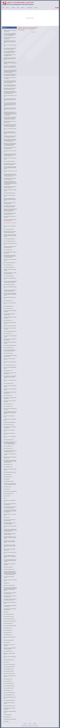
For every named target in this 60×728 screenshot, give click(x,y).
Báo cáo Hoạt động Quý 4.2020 (8, 448)
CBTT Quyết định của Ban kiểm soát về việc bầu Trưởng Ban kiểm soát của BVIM (10, 52)
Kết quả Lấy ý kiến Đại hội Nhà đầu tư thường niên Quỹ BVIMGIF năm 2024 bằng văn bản (10, 199)
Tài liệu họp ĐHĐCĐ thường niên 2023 (9, 284)
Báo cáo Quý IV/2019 (7, 495)
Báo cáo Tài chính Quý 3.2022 (8, 320)
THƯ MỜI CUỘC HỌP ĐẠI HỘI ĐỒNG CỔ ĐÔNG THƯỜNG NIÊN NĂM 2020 (10, 484)
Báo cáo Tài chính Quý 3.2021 (8, 406)
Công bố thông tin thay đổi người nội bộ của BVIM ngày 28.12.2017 (10, 596)
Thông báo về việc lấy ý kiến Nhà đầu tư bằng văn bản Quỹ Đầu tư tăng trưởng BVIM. (10, 282)
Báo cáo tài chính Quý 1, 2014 (8, 681)
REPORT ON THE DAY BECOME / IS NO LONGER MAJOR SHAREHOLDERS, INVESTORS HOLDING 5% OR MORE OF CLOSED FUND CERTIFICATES (10, 573)
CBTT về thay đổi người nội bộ (8, 353)
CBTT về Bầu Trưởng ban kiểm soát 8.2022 (10, 325)
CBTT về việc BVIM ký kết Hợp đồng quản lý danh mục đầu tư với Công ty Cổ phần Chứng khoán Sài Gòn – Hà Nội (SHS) (10, 118)
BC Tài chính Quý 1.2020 (7, 486)
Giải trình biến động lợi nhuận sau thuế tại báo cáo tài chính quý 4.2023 (10, 247)
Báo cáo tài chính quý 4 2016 (8, 627)
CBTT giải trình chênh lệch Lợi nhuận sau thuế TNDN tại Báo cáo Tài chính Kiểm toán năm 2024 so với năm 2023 (10, 154)
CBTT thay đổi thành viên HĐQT (8, 481)
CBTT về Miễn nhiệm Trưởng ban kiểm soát (10, 345)
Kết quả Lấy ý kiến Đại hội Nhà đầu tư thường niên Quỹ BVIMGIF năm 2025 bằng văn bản (10, 132)
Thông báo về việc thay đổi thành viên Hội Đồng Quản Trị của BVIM (10, 648)
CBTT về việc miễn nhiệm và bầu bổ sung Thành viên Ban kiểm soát (10, 203)
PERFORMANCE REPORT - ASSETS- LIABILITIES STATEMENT (10, 523)
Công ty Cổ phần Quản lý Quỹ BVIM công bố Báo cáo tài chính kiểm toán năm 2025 (10, 85)
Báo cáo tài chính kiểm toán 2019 (8, 493)
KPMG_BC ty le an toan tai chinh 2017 (9, 585)
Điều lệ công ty (6, 611)
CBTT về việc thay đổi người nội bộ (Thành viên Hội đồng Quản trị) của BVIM (10, 49)
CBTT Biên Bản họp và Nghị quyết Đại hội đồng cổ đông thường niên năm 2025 (10, 136)
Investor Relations (29, 7)
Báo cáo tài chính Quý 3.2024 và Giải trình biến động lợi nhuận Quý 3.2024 (10, 179)
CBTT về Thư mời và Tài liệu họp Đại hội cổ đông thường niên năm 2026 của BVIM (10, 75)
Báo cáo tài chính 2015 (7, 642)
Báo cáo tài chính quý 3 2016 (8, 630)
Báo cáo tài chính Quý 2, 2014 (8, 678)
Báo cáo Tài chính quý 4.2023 (8, 249)
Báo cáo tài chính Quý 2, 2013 (8, 690)
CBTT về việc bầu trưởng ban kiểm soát (9, 238)
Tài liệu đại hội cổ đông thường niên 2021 (10, 422)
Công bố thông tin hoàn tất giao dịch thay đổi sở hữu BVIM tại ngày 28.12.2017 (10, 599)
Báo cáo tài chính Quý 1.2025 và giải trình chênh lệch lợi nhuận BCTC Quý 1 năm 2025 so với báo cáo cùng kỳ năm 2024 (10, 140)
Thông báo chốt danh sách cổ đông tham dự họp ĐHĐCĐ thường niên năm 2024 (10, 232)
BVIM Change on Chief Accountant (9, 569)
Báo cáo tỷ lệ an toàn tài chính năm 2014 (9, 664)
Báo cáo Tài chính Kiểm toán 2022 (9, 306)
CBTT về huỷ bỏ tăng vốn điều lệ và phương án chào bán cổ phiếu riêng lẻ (10, 273)
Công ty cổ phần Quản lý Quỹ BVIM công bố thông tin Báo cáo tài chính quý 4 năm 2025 (10, 99)
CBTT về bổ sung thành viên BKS (9, 275)
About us (24, 723)
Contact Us (36, 7)
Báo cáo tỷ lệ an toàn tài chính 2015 (9, 640)
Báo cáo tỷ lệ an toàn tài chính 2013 (9, 683)
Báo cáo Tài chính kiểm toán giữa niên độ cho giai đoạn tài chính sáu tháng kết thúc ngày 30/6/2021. (10, 412)
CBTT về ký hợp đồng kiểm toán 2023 (9, 267)
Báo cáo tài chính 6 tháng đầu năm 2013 (9, 700)
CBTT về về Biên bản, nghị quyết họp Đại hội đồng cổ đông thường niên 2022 (10, 350)
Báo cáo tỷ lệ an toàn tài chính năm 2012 (9, 692)
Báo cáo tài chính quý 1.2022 (8, 370)
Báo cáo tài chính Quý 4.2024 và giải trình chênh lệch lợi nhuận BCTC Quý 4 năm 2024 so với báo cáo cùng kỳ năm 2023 (10, 175)
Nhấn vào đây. (22, 29)
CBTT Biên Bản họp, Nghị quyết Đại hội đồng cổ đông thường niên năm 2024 (9, 206)
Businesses (23, 7)
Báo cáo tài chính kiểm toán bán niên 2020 (10, 472)
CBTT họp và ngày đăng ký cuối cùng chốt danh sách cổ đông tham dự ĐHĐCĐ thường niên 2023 (10, 294)
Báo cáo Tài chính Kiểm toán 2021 (9, 383)
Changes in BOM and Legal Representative (10, 719)
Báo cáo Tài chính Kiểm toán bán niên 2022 (10, 331)
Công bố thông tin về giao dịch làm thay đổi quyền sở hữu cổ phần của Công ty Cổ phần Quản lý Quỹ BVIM (10, 511)
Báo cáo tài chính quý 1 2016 (8, 634)
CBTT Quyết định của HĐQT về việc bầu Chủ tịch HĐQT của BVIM (10, 55)
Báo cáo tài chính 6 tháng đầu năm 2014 (9, 673)
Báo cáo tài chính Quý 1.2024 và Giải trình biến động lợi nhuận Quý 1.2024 (10, 214)
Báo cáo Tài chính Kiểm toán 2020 (9, 439)
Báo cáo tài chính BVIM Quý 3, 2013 (9, 694)
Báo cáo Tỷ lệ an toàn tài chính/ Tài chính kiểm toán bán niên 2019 (9, 520)
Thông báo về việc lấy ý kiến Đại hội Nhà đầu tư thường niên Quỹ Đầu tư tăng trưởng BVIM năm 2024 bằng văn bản (10, 210)
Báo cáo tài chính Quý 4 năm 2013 (9, 688)
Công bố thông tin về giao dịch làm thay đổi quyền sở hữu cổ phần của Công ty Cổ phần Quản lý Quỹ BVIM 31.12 (10, 461)
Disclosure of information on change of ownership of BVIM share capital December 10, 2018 (10, 556)
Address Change (6, 721)
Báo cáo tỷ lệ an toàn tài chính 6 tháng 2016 (10, 625)
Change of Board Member (7, 714)
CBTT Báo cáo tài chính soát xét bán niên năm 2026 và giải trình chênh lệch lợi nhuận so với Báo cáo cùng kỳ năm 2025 (10, 34)
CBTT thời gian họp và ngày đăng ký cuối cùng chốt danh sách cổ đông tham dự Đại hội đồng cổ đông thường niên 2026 (10, 92)
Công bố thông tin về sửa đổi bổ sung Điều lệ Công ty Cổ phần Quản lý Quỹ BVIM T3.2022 (10, 377)
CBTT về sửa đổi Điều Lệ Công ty (9, 424)
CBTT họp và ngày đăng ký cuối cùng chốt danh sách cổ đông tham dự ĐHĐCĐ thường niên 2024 (10, 235)
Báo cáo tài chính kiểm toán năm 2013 (9, 685)
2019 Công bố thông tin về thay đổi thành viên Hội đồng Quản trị (10, 504)
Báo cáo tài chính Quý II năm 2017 (9, 614)
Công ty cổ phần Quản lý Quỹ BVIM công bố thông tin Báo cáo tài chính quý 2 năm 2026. (10, 41)
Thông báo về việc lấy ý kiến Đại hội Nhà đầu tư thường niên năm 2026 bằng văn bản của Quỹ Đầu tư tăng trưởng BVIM (10, 71)
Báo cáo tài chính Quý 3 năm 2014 (9, 671)
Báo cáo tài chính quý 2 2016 (8, 632)
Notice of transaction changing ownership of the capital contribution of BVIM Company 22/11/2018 (10, 560)
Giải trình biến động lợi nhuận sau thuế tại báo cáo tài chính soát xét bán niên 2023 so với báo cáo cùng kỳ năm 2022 (10, 256)
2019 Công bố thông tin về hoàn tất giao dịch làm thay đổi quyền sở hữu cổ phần (10, 507)
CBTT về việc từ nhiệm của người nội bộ (9, 241)
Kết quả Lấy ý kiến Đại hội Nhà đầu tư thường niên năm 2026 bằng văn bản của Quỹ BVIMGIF (10, 62)
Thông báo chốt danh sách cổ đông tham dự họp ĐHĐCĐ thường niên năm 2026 (10, 89)
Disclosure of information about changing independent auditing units (10, 534)
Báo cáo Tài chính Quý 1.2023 (8, 300)
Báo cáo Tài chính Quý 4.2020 (8, 446)
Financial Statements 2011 (7, 716)
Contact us (35, 723)
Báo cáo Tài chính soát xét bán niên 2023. (10, 262)
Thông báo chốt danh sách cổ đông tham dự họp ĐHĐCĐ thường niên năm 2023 (10, 290)
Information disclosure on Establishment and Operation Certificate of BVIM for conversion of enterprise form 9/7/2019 (10, 530)
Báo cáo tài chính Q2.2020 (7, 474)
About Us (7, 7)
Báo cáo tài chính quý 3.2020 (8, 466)
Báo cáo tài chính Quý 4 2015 (8, 651)
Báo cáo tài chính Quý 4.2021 (8, 395)
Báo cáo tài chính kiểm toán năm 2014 (9, 666)
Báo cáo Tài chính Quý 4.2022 (8, 308)
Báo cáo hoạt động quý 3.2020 (8, 464)
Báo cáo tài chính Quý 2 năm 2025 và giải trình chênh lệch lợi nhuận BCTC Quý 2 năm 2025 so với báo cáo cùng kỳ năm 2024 (10, 125)
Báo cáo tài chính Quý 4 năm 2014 (9, 668)
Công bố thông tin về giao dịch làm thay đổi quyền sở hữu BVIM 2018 (10, 593)
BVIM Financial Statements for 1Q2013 (9, 705)
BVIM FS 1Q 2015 (6, 662)
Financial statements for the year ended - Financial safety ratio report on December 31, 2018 (10, 545)
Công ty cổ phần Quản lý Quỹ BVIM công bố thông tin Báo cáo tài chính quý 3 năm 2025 (10, 108)
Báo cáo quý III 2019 (7, 517)
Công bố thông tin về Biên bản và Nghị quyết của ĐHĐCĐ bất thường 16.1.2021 (10, 451)
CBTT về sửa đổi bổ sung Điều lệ (8, 347)
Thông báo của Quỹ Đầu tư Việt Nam (9, 618)
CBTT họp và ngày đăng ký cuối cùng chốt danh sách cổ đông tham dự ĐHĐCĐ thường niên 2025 (10, 167)
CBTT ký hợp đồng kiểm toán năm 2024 (9, 192)
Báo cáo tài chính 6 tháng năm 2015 (9, 659)
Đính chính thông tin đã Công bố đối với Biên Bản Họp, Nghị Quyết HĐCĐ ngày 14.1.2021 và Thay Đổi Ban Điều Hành (10, 442)
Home (3, 7)
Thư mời (5, 498)
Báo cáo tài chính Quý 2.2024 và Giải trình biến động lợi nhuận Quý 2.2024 (10, 187)
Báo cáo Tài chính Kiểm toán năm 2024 (9, 161)
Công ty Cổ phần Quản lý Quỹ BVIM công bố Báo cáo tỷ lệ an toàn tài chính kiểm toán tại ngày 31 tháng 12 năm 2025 (10, 81)
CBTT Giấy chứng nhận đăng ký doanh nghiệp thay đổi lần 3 (9, 314)
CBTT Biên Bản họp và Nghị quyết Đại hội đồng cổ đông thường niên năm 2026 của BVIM (10, 58)
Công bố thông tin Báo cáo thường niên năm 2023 (28, 27)
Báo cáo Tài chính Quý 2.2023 (8, 264)
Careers (30, 723)
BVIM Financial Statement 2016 (8, 623)
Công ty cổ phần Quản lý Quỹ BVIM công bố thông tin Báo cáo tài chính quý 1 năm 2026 (10, 67)
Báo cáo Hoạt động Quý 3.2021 (8, 403)
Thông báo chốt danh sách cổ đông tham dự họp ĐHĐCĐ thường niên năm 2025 (10, 164)
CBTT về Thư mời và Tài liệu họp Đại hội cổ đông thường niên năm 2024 (10, 220)
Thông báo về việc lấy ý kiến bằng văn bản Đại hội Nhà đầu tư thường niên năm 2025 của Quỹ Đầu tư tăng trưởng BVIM (10, 144)
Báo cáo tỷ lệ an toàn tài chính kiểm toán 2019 (10, 491)
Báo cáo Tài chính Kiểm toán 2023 (9, 229)
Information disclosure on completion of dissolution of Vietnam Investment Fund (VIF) (9, 541)
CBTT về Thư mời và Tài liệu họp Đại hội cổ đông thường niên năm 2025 (10, 148)
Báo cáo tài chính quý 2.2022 (8, 333)
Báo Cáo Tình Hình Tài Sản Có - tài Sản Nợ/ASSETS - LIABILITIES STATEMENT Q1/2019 (10, 537)
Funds (18, 7)
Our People (13, 7)
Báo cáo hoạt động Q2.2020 (8, 476)
